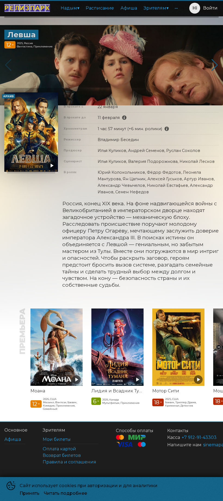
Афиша (128, 8)
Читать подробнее (65, 493)
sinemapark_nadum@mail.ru (204, 444)
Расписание (100, 8)
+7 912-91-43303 (194, 437)
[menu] (117, 8)
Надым (69, 8)
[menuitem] (69, 8)
